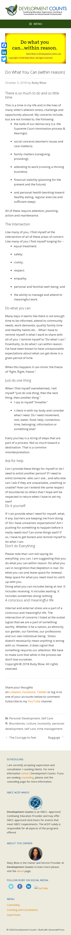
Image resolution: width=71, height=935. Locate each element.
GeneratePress (56, 929)
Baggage (54, 737)
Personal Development (24, 718)
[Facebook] (4, 45)
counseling (27, 777)
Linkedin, (15, 692)
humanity (44, 723)
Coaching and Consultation (22, 909)
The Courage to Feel (22, 737)
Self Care (47, 718)
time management (49, 729)
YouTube (34, 701)
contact (25, 773)
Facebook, (29, 692)
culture (31, 723)
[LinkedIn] (4, 52)
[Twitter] (4, 59)
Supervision (14, 914)
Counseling (13, 905)
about (20, 871)
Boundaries (17, 723)
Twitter (42, 692)
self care (30, 729)
